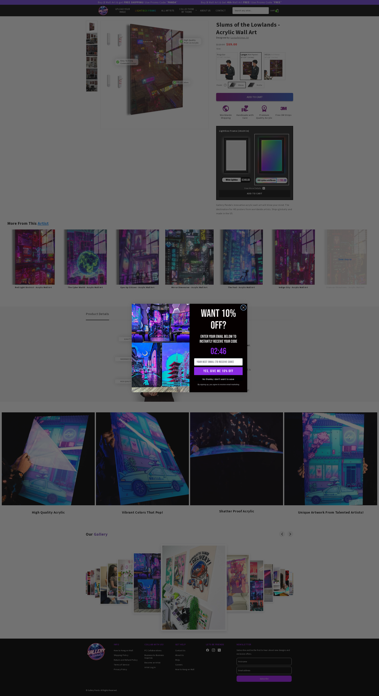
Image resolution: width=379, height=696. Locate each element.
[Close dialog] (243, 307)
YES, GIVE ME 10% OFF (218, 371)
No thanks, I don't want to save (218, 379)
